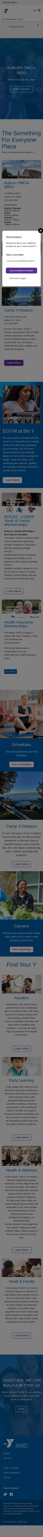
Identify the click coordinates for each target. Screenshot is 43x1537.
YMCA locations (15, 255)
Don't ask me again (18, 278)
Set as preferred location (21, 270)
